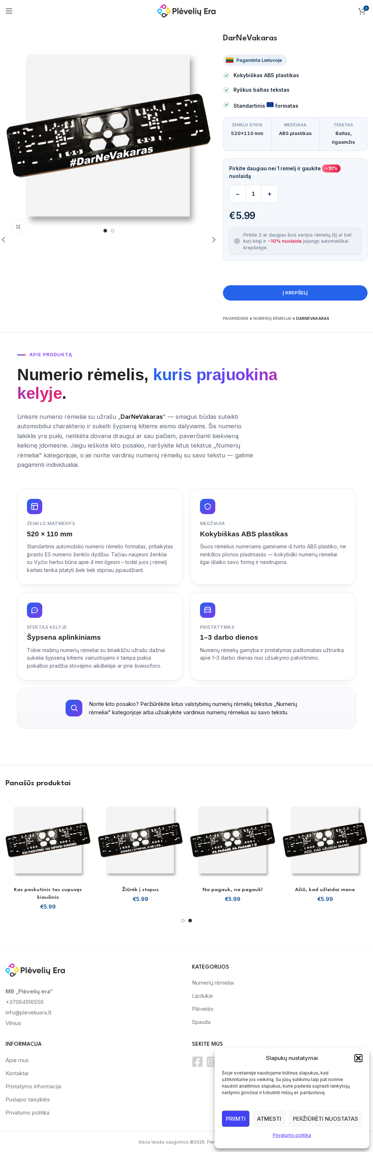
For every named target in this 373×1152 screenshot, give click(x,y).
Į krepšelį (295, 292)
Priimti (236, 1118)
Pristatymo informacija (33, 1086)
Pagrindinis (235, 318)
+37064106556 (24, 1001)
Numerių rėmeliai (272, 318)
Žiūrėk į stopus (140, 889)
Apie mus (17, 1060)
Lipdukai (202, 995)
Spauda (201, 1021)
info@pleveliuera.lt (28, 1012)
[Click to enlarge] (18, 226)
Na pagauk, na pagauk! (233, 889)
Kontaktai (16, 1073)
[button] (358, 1058)
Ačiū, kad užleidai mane (325, 889)
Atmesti (269, 1118)
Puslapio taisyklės (27, 1099)
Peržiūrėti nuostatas (325, 1118)
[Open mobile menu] (9, 11)
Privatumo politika (292, 1135)
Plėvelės (202, 1008)
